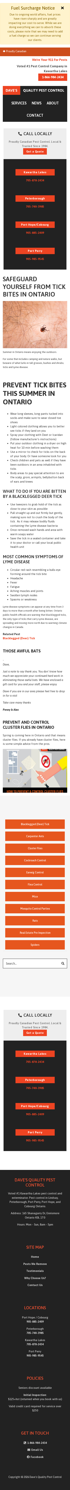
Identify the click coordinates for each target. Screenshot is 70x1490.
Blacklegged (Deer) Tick (19, 638)
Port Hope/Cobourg (35, 224)
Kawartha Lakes (35, 172)
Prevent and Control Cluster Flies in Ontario (28, 725)
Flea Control (35, 884)
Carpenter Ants (35, 836)
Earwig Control (35, 872)
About (53, 103)
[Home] (35, 90)
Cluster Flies (35, 848)
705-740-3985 (35, 206)
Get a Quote (35, 151)
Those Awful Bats (22, 650)
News (36, 103)
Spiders (35, 944)
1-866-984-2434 (53, 77)
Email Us (37, 1449)
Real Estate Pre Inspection (35, 932)
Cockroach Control (35, 860)
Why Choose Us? (35, 1278)
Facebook (37, 1457)
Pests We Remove (35, 1263)
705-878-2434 (35, 180)
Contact (35, 115)
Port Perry (35, 250)
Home (35, 1256)
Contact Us (35, 1285)
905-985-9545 (35, 259)
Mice (35, 896)
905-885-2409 (35, 232)
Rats (35, 920)
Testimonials (35, 1270)
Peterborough (35, 198)
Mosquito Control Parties (35, 908)
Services (19, 103)
